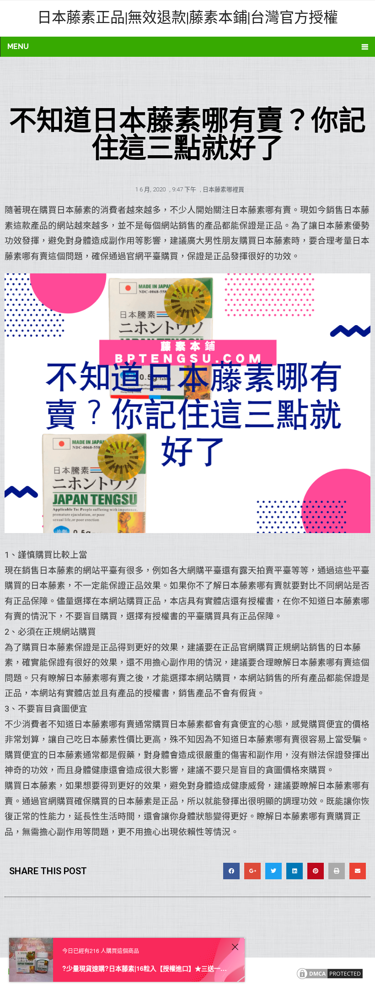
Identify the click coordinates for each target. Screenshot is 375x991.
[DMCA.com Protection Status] (329, 978)
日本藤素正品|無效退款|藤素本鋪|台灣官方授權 (187, 17)
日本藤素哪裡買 (223, 189)
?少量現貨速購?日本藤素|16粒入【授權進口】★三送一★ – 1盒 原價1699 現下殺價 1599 (145, 968)
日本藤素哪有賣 (260, 210)
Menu (18, 46)
